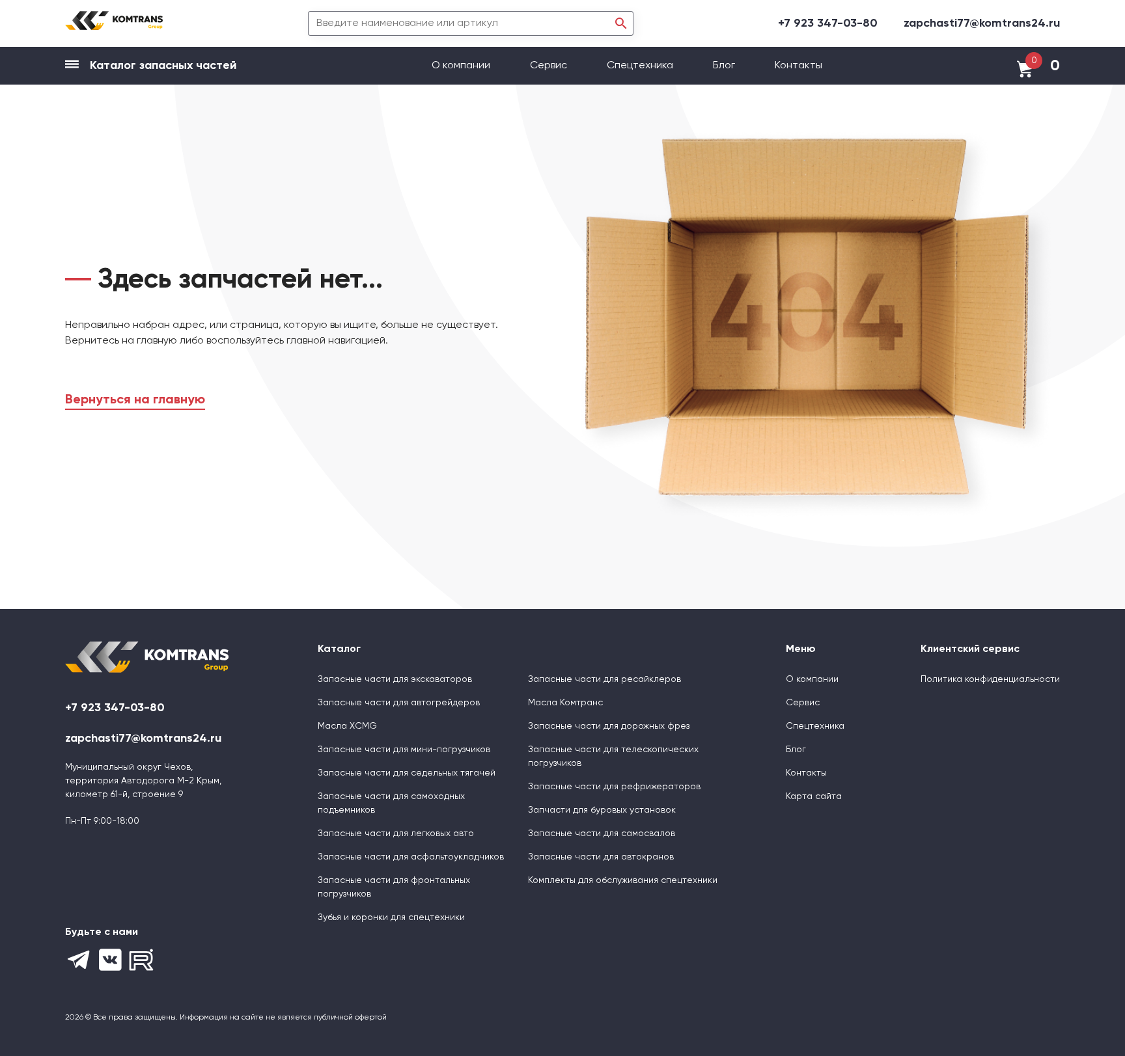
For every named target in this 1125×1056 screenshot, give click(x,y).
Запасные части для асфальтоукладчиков (411, 856)
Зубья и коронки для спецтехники (391, 917)
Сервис (550, 66)
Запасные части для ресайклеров (604, 679)
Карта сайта (814, 796)
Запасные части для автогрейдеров (399, 702)
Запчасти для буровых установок (602, 810)
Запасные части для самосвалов (601, 833)
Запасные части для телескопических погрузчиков (613, 756)
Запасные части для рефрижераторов (614, 786)
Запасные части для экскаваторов (395, 679)
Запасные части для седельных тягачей (406, 773)
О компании (462, 66)
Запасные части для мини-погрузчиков (404, 749)
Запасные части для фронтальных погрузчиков (394, 887)
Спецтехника (640, 66)
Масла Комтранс (565, 702)
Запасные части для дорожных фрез (608, 726)
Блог (724, 66)
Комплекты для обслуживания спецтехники (622, 880)
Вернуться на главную (135, 400)
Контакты (798, 66)
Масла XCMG (347, 726)
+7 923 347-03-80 (828, 23)
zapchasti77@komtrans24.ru (982, 23)
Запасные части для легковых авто (396, 833)
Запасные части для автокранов (601, 856)
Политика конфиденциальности (990, 679)
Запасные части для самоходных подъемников (391, 803)
